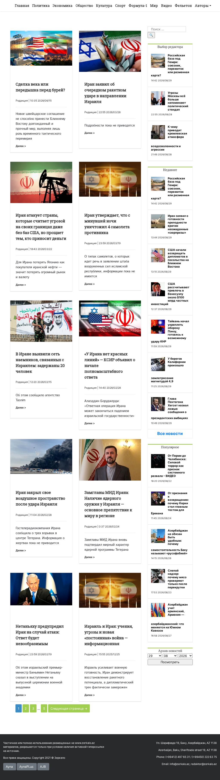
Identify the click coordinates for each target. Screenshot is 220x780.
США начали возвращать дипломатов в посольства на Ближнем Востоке (178, 258)
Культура (104, 5)
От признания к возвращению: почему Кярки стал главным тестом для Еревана (170, 503)
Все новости (170, 433)
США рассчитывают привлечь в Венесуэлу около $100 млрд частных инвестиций (170, 294)
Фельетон (183, 5)
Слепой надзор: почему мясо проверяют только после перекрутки (177, 579)
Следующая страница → (68, 708)
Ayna (9, 766)
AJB (43, 766)
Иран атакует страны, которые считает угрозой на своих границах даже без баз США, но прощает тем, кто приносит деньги (41, 227)
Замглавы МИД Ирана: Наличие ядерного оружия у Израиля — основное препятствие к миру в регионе (108, 504)
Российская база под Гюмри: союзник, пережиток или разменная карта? (170, 65)
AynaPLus (26, 766)
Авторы (202, 5)
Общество (84, 5)
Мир (154, 5)
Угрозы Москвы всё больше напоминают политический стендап (178, 101)
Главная (22, 5)
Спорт (120, 5)
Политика (41, 5)
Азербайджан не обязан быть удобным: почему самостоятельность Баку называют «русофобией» (169, 542)
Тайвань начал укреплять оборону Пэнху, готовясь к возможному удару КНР (170, 331)
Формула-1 (138, 5)
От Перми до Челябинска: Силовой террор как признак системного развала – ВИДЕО (168, 466)
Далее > (21, 146)
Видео (166, 5)
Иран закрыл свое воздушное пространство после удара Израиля (40, 498)
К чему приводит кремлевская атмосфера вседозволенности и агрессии (169, 138)
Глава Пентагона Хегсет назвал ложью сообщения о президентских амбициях (169, 408)
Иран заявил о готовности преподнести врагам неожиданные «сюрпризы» (178, 224)
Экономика (62, 5)
